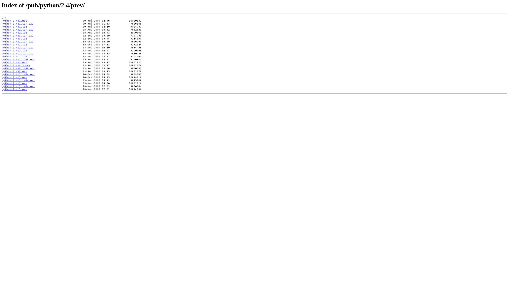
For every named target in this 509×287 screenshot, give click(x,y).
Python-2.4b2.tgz (14, 50)
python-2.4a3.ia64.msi (18, 68)
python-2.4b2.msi (14, 83)
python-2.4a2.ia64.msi (18, 59)
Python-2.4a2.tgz (14, 32)
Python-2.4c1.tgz (14, 56)
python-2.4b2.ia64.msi (18, 80)
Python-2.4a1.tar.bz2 (17, 23)
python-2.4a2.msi (14, 62)
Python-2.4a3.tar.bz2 (17, 35)
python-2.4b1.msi (14, 77)
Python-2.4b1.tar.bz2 (17, 41)
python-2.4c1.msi (14, 89)
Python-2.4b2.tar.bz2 (17, 47)
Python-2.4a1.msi (14, 20)
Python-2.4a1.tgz (14, 26)
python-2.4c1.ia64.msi (18, 86)
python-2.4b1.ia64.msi (18, 74)
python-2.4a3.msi (14, 71)
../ (4, 17)
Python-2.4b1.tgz (14, 44)
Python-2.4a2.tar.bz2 (17, 29)
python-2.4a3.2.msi (16, 65)
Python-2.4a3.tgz (14, 38)
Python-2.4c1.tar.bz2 (17, 53)
